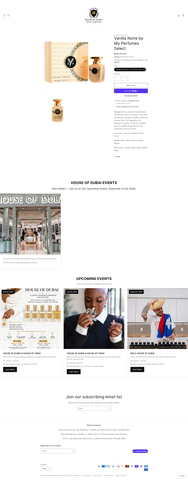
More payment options (131, 95)
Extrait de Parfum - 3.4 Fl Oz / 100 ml (130, 69)
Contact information (121, 475)
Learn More (10, 369)
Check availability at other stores (127, 106)
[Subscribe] (109, 408)
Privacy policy (87, 475)
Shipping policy (109, 475)
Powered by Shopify (65, 475)
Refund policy (77, 475)
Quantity (117, 74)
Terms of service (98, 475)
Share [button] (118, 156)
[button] (4, 15)
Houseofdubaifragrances (52, 475)
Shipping (116, 56)
